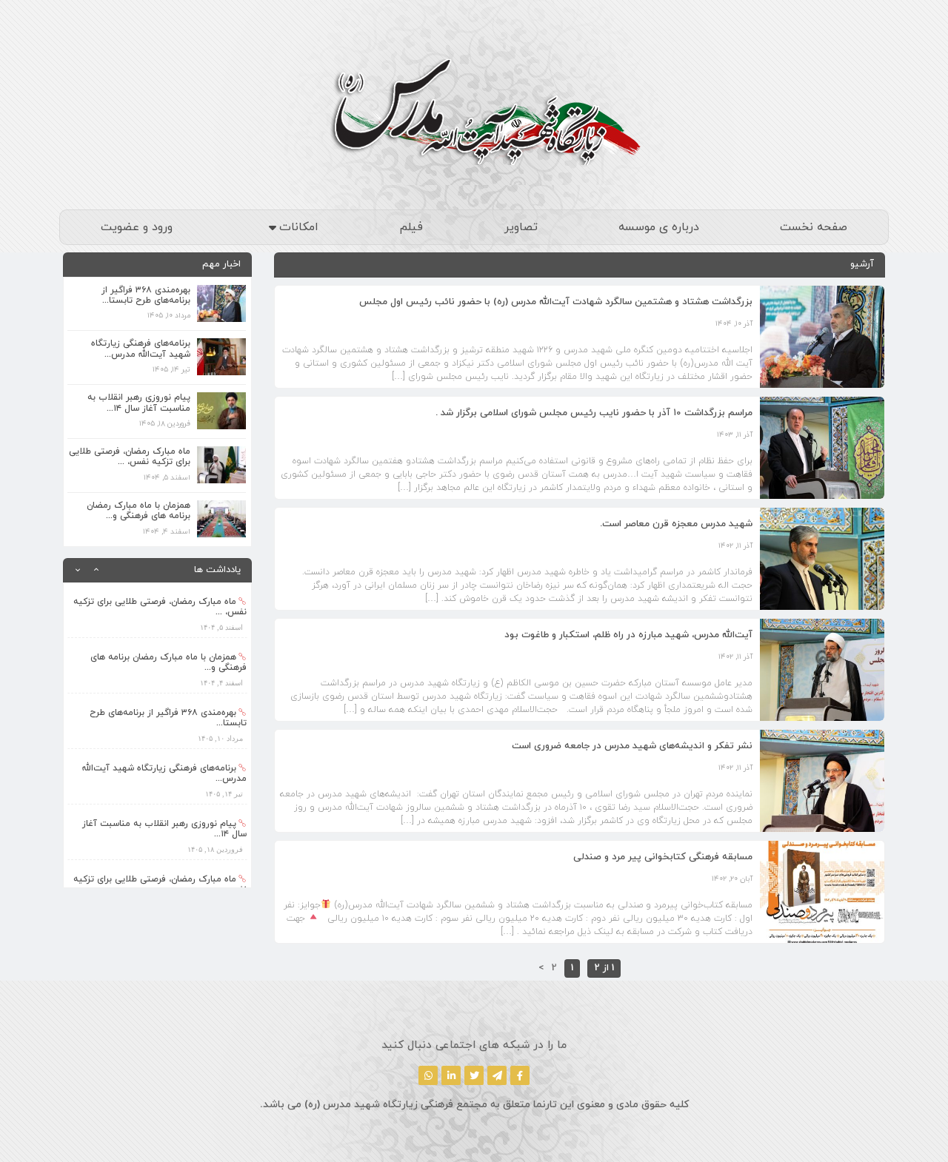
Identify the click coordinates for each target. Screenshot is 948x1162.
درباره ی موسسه (658, 227)
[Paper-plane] (497, 1075)
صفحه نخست (813, 227)
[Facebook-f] (520, 1075)
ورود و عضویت (137, 227)
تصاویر (521, 227)
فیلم (411, 227)
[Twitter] (474, 1075)
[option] (157, 615)
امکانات (298, 227)
